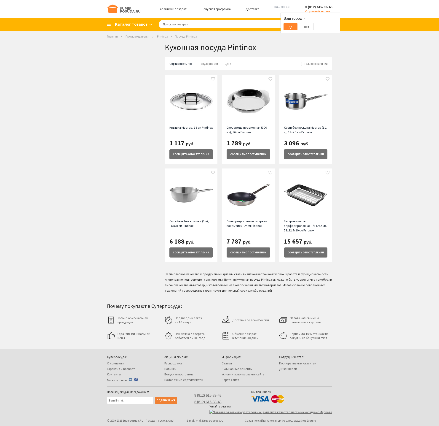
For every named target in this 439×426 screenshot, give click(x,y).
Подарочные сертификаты (183, 380)
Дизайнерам (288, 369)
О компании (115, 363)
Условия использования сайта (243, 374)
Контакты (114, 374)
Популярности (208, 64)
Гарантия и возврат (173, 9)
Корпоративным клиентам (297, 363)
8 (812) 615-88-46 (318, 7)
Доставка (252, 9)
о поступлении (191, 154)
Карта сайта (230, 380)
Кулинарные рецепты (237, 369)
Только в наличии (316, 64)
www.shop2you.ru (305, 421)
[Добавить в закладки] (213, 79)
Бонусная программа (216, 9)
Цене (228, 64)
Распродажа (173, 363)
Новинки (170, 369)
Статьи (227, 363)
